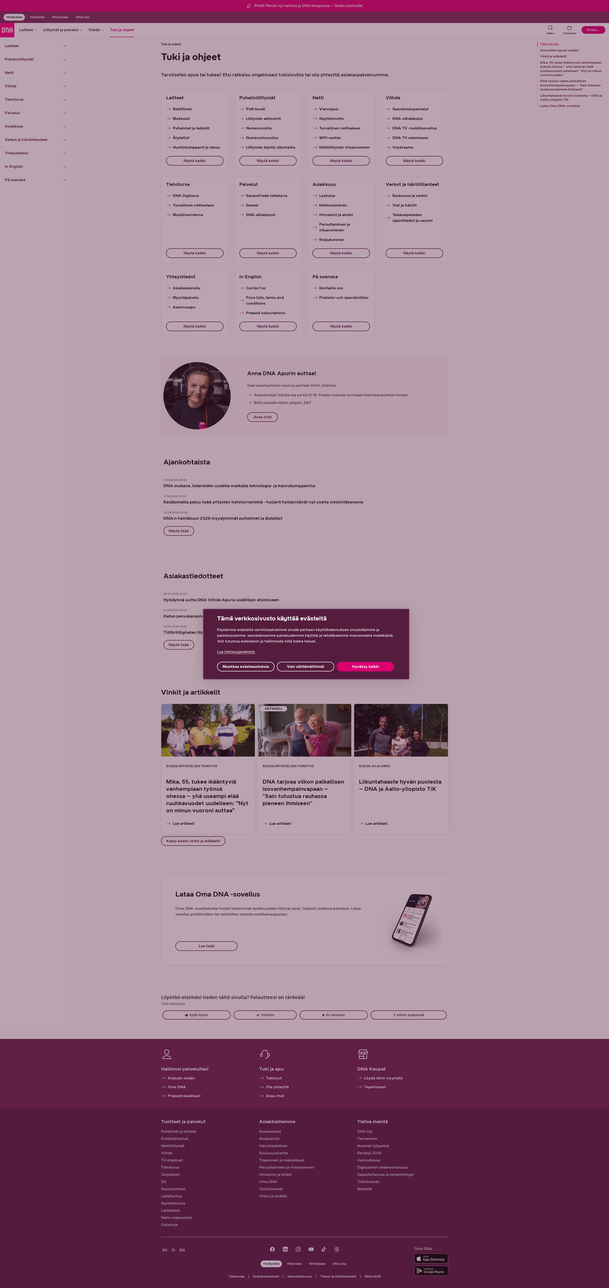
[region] (306, 644)
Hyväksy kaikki (365, 666)
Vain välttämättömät (305, 666)
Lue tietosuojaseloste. (236, 651)
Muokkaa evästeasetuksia (246, 666)
